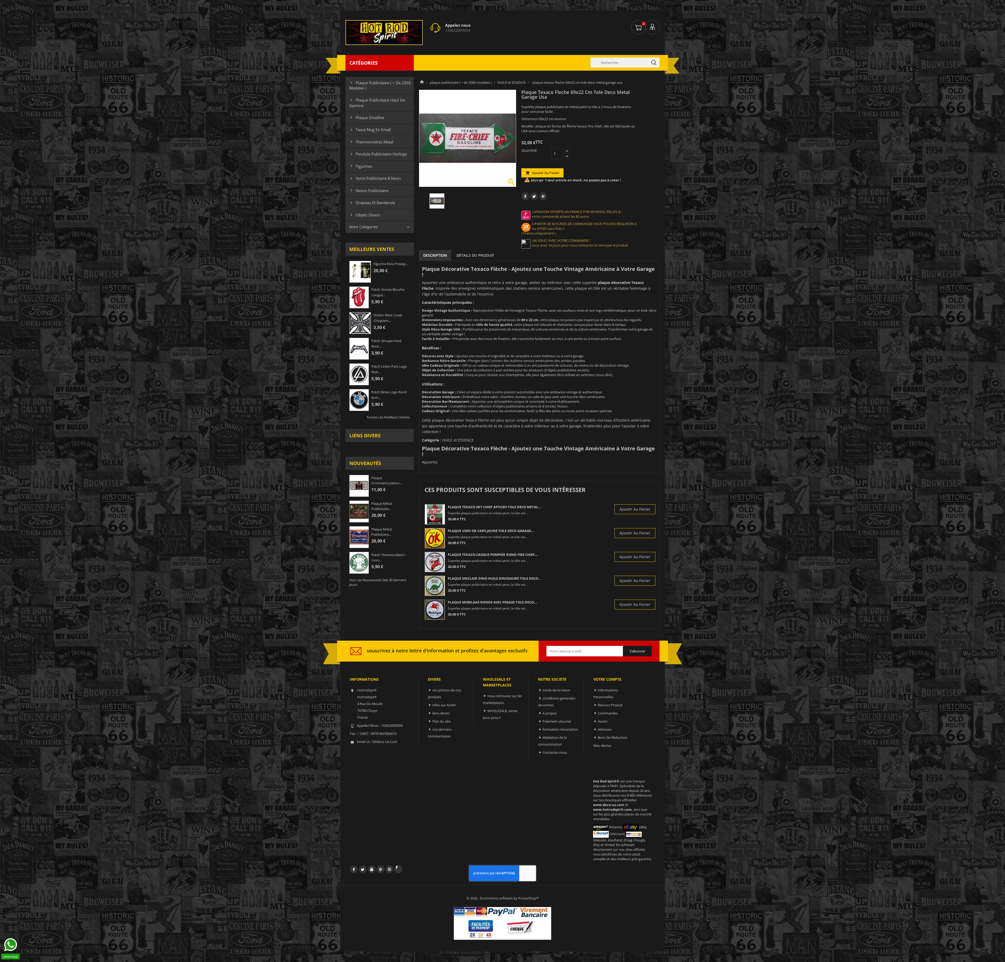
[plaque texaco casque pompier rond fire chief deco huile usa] (434, 562)
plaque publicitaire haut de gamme (377, 102)
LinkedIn (398, 869)
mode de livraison (556, 690)
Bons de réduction (612, 737)
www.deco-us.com (608, 804)
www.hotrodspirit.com (612, 809)
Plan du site (441, 721)
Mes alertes (602, 745)
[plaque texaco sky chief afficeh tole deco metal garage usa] (434, 514)
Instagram (389, 869)
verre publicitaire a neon (375, 178)
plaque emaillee (366, 117)
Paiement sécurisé (557, 721)
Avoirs (602, 721)
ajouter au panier (542, 172)
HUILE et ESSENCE (458, 440)
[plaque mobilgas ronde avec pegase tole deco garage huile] (434, 610)
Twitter (363, 869)
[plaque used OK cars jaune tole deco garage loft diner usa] (434, 538)
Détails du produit (475, 255)
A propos (550, 713)
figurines (360, 166)
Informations (364, 679)
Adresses (605, 729)
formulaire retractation (560, 729)
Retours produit (610, 705)
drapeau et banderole (372, 202)
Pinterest (543, 196)
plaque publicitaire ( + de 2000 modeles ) (380, 85)
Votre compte (607, 679)
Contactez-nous (555, 752)
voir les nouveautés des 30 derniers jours (377, 582)
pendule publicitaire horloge (378, 153)
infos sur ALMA (444, 705)
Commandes (608, 713)
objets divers (364, 214)
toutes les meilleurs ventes (388, 417)
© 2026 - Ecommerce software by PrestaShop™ (502, 898)
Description (435, 255)
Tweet (534, 196)
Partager (525, 196)
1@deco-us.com (384, 741)
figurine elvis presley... (390, 263)
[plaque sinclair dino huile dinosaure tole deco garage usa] (434, 586)
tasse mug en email (370, 129)
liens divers (365, 435)
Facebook (354, 869)
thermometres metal (371, 141)
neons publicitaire (368, 190)
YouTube (372, 869)
